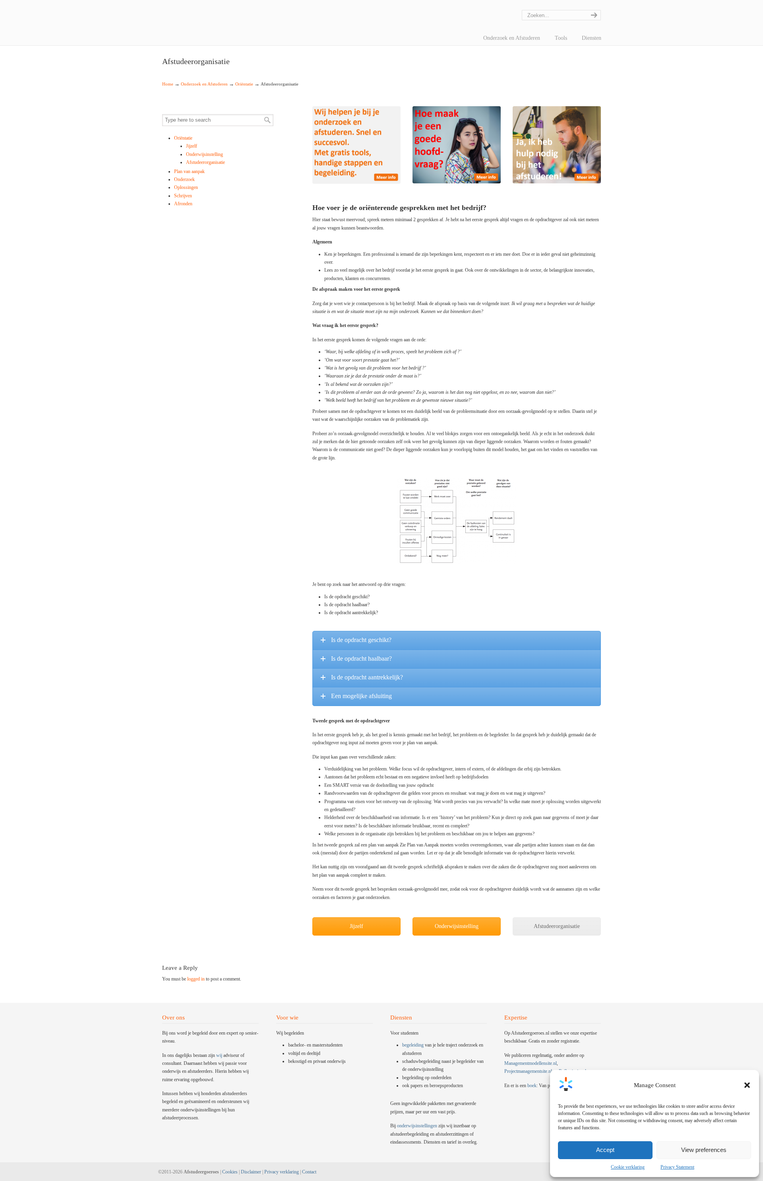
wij (219, 1055)
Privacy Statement (677, 1167)
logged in (196, 979)
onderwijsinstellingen (417, 1125)
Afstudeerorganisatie (205, 162)
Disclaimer (251, 1172)
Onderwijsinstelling (204, 154)
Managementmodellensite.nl (530, 1063)
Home (167, 84)
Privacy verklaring (281, 1172)
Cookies (230, 1172)
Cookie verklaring (628, 1167)
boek (531, 1085)
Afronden (183, 203)
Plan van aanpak (189, 171)
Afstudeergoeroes (172, 6)
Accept (605, 1149)
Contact (309, 1172)
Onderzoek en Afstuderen (204, 84)
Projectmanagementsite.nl (528, 1071)
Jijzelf (191, 146)
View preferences (703, 1149)
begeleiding (413, 1045)
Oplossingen (186, 187)
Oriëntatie (244, 84)
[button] (747, 1085)
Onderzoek (184, 179)
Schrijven (183, 195)
